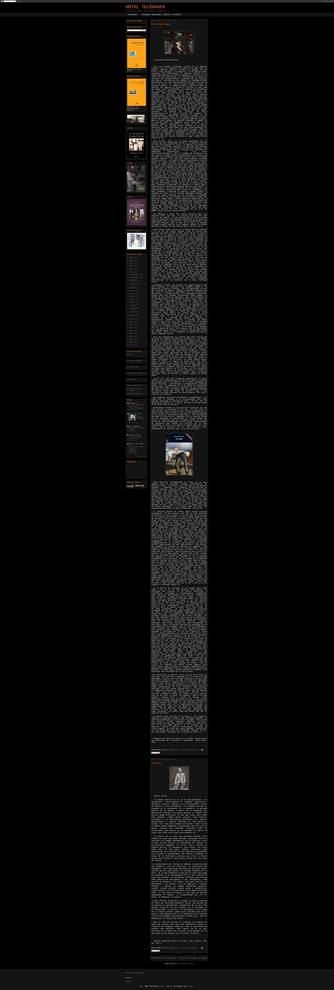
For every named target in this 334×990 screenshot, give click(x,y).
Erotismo (156, 763)
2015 (131, 333)
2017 (131, 328)
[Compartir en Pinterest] (159, 753)
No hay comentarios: (189, 750)
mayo (133, 296)
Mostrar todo (142, 456)
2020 (131, 319)
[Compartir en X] (155, 753)
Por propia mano (161, 24)
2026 (131, 257)
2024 (131, 263)
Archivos (132, 15)
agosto (134, 288)
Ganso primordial (134, 385)
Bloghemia (133, 403)
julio (133, 291)
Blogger (190, 986)
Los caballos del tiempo (140, 416)
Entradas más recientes (164, 958)
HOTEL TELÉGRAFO (145, 7)
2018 (131, 325)
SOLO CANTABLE (134, 426)
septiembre (135, 283)
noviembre (135, 277)
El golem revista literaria (134, 389)
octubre (134, 280)
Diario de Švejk (135, 413)
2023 (131, 266)
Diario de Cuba (133, 367)
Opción (128, 981)
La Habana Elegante (135, 361)
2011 (131, 345)
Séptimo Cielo (134, 435)
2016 (131, 330)
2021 (131, 272)
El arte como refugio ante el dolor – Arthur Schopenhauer (137, 406)
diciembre (135, 274)
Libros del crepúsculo (136, 373)
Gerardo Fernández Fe (136, 444)
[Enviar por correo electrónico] (152, 753)
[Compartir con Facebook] (157, 753)
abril (133, 299)
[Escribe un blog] (154, 753)
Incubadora (131, 379)
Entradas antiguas (197, 958)
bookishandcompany (134, 393)
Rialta (129, 354)
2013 (131, 339)
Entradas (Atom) (186, 964)
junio (133, 293)
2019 (131, 322)
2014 (131, 336)
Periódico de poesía (135, 973)
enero (133, 315)
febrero (134, 305)
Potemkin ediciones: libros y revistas (161, 15)
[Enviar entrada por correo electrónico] (202, 750)
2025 (131, 260)
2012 (131, 342)
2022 (131, 269)
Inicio (182, 958)
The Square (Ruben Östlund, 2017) (135, 437)
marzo (133, 302)
